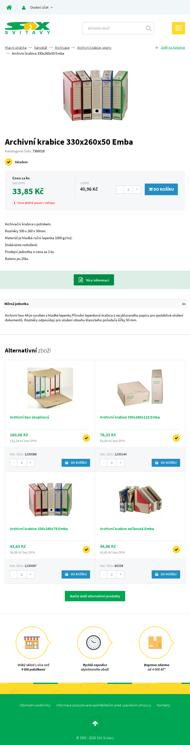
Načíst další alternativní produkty (95, 596)
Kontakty (163, 705)
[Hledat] (148, 28)
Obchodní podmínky (35, 705)
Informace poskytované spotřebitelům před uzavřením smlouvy (103, 705)
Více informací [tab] (97, 280)
